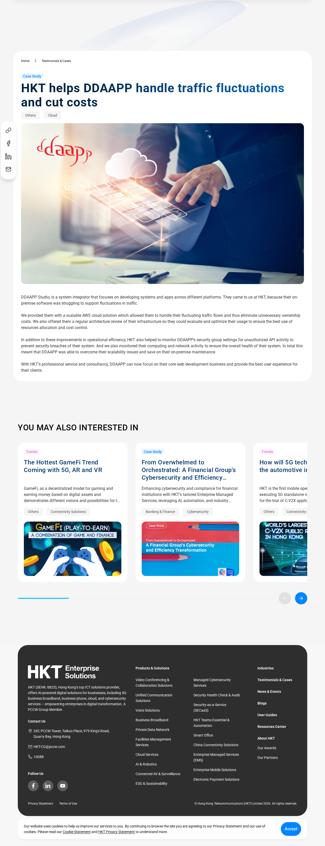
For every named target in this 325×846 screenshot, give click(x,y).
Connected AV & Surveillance (158, 774)
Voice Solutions (148, 710)
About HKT (266, 738)
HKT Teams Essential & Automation (211, 723)
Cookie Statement (77, 832)
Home (25, 61)
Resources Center (271, 727)
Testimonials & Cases (56, 61)
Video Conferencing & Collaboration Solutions (154, 682)
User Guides (267, 715)
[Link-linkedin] (8, 156)
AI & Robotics (146, 764)
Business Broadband (152, 720)
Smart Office (203, 735)
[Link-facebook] (8, 143)
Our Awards (266, 748)
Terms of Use (68, 803)
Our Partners (267, 758)
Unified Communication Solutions (154, 698)
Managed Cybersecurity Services (212, 682)
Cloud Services (147, 755)
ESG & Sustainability (151, 783)
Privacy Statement (40, 803)
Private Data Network (152, 730)
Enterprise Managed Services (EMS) (216, 757)
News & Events (269, 692)
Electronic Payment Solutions (216, 779)
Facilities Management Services (153, 742)
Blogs (262, 703)
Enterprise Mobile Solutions (214, 770)
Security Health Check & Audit (216, 695)
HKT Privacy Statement (116, 832)
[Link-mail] (8, 169)
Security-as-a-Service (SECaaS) (209, 707)
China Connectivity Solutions (215, 745)
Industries (265, 668)
